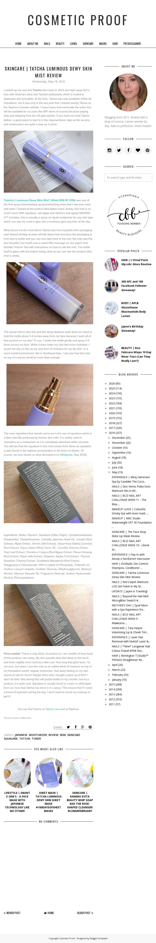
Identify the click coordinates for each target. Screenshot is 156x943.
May (114, 472)
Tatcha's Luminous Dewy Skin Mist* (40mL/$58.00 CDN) (39, 200)
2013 (112, 694)
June (114, 467)
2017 (112, 428)
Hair (115, 43)
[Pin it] (90, 727)
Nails (47, 43)
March (116, 670)
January (116, 679)
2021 (112, 408)
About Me (32, 43)
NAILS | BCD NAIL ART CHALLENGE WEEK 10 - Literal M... (130, 545)
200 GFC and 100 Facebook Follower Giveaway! (134, 286)
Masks (103, 43)
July (114, 462)
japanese (21, 735)
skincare (73, 735)
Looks (73, 43)
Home (18, 43)
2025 (112, 388)
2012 (112, 699)
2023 (112, 398)
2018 (112, 423)
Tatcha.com (52, 709)
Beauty (60, 43)
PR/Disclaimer (132, 43)
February (117, 674)
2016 (112, 433)
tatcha (24, 738)
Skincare (88, 43)
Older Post (84, 913)
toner (36, 738)
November (118, 442)
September (119, 452)
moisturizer (38, 735)
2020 (112, 413)
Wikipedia (66, 454)
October (117, 447)
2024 (112, 393)
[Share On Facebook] (75, 727)
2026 (112, 383)
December (118, 437)
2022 (112, 403)
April (114, 665)
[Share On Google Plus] (83, 727)
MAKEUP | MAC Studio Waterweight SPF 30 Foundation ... (132, 522)
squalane (11, 738)
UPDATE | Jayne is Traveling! (129, 591)
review (53, 735)
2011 (112, 704)
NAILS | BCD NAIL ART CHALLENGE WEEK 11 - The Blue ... (129, 500)
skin (63, 735)
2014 (112, 689)
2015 (112, 684)
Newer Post (13, 913)
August (116, 457)
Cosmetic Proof (78, 19)
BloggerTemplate (98, 938)
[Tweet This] (68, 727)
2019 (112, 418)
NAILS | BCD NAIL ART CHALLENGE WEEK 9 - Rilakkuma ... (126, 619)
